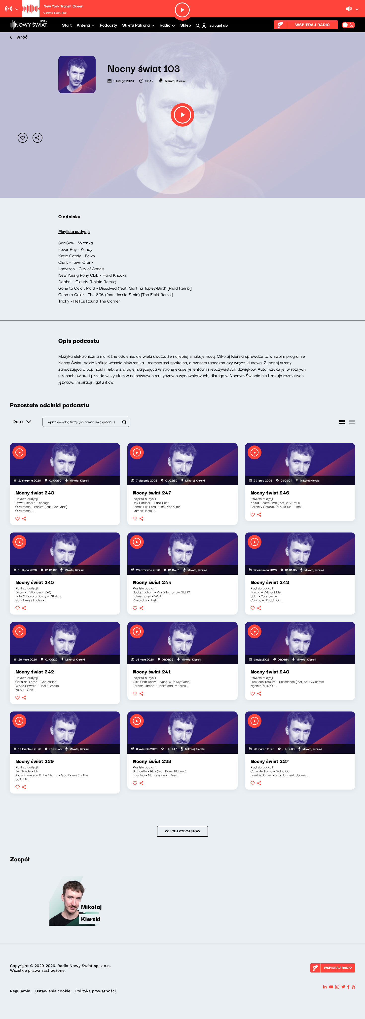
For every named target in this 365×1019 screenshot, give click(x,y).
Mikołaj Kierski (175, 80)
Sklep (185, 24)
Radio (165, 24)
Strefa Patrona (136, 24)
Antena (83, 24)
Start (67, 24)
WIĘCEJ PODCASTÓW (182, 831)
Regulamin (20, 991)
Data (17, 421)
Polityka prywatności (95, 991)
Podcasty (108, 24)
